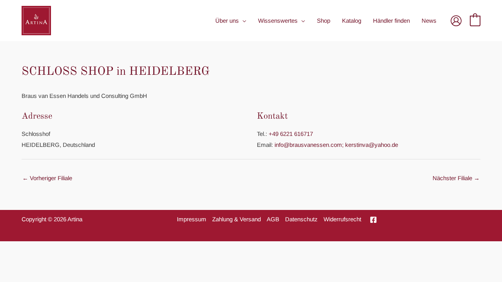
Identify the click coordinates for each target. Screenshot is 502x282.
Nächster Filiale (456, 178)
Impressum (191, 219)
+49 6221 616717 (291, 133)
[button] (242, 20)
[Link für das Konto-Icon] (456, 21)
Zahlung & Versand (236, 219)
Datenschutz (301, 219)
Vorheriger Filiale (47, 178)
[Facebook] (373, 219)
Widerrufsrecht (342, 219)
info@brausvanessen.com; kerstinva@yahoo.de (336, 144)
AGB (273, 219)
